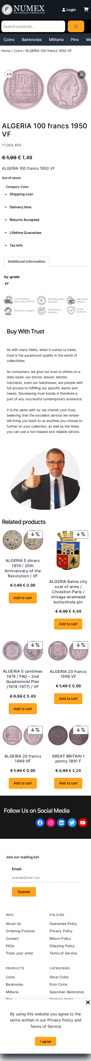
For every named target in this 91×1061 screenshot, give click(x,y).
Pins (75, 39)
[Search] (76, 26)
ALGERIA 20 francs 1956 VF (68, 674)
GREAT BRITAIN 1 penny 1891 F (68, 759)
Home (5, 51)
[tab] (45, 194)
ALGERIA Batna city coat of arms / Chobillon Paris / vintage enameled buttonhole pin (68, 591)
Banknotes (32, 39)
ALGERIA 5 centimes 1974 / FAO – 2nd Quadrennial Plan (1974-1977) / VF (23, 679)
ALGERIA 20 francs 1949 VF (22, 759)
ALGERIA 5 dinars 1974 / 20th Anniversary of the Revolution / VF (23, 568)
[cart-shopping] (86, 9)
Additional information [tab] (26, 261)
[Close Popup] (88, 1002)
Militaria (56, 39)
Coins (9, 39)
